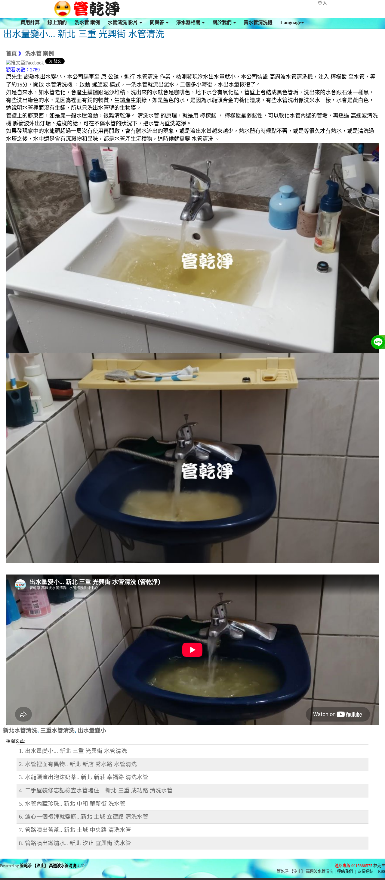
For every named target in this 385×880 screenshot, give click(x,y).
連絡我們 (345, 871)
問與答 (157, 22)
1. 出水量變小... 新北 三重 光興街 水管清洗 (73, 751)
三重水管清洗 (57, 730)
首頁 (11, 54)
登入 (322, 3)
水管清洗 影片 (123, 22)
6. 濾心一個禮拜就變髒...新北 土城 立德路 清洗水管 (83, 816)
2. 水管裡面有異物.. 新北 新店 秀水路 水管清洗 (78, 764)
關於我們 (222, 22)
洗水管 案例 (87, 22)
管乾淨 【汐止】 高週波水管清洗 (48, 865)
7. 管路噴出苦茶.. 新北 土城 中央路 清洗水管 (75, 830)
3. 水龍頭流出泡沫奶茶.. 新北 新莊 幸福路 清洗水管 (83, 777)
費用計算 (30, 22)
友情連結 (365, 871)
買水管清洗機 (258, 22)
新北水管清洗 (20, 730)
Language (290, 22)
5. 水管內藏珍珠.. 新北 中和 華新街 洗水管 (72, 803)
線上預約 (57, 22)
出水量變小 (92, 730)
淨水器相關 (189, 22)
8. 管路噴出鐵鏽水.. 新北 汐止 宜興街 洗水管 (75, 843)
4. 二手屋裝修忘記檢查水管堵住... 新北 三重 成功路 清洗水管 (96, 790)
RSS (381, 871)
